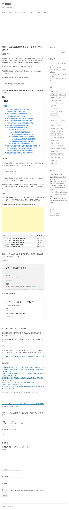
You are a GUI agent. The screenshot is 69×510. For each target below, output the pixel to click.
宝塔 (53, 129)
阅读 (58, 160)
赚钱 (60, 157)
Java (53, 103)
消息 (59, 140)
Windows (54, 114)
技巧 (53, 137)
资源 (33, 392)
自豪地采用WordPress (7, 506)
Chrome (62, 94)
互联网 (62, 120)
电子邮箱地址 (6, 476)
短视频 (60, 146)
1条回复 (4, 54)
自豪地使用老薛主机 (55, 213)
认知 (60, 154)
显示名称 (5, 469)
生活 (53, 146)
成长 (53, 134)
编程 (30, 12)
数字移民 (61, 137)
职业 (53, 151)
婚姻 (59, 126)
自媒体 (53, 154)
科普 (53, 149)
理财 (60, 143)
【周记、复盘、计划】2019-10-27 (33, 404)
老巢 (45, 12)
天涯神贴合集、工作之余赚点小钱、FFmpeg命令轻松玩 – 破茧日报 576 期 (23, 367)
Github (11, 67)
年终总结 (53, 131)
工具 (59, 129)
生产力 (3, 12)
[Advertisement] (34, 28)
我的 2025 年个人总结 (55, 67)
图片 (58, 123)
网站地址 (4, 483)
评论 (4, 449)
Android (54, 91)
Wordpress (54, 117)
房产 (60, 134)
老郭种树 (7, 4)
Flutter (53, 97)
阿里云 (53, 163)
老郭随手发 (61, 149)
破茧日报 (23, 12)
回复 (3, 434)
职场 (59, 151)
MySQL (53, 106)
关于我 (52, 209)
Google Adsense (56, 100)
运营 (52, 160)
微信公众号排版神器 (55, 215)
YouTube (54, 120)
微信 (61, 131)
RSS (51, 211)
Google (61, 97)
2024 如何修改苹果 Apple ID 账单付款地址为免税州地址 (58, 188)
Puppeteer (54, 108)
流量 (53, 140)
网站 (16, 12)
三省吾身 (38, 12)
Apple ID (54, 94)
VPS (10, 12)
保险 (52, 123)
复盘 (53, 126)
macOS (60, 103)
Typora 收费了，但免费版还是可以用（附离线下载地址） (58, 177)
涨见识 (53, 143)
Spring (53, 111)
